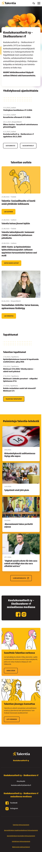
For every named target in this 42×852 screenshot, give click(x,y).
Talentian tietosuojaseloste (21, 825)
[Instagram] (24, 614)
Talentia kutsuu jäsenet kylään (16, 224)
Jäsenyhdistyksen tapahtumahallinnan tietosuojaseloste (21, 830)
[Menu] (39, 3)
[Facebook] (18, 614)
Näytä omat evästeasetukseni (21, 847)
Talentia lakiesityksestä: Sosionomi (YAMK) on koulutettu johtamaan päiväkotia (18, 235)
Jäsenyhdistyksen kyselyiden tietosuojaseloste (21, 836)
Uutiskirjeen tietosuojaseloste (21, 841)
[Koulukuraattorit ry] (9, 3)
